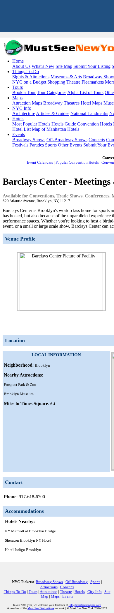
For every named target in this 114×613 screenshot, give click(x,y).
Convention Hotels (94, 123)
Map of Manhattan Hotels (55, 129)
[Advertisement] (56, 430)
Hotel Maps (91, 102)
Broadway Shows (28, 139)
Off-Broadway (76, 582)
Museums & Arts (66, 76)
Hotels (18, 118)
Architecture (23, 113)
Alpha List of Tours (85, 92)
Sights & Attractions (30, 76)
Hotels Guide (63, 123)
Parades (37, 144)
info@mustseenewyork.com (85, 605)
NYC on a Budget (29, 82)
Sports (51, 144)
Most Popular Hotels (31, 123)
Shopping (56, 82)
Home (18, 61)
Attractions (49, 587)
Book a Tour (24, 92)
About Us (21, 66)
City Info (94, 591)
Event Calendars (40, 162)
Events (18, 134)
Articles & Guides (52, 113)
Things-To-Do (25, 71)
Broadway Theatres (61, 102)
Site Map (64, 66)
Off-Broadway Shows (66, 139)
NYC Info (21, 108)
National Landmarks (89, 113)
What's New (43, 66)
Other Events (70, 144)
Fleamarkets (93, 82)
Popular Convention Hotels (77, 162)
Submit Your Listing (91, 66)
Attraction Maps (27, 102)
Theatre (73, 82)
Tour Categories (51, 92)
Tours (17, 87)
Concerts (97, 139)
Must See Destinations (40, 608)
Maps (17, 97)
